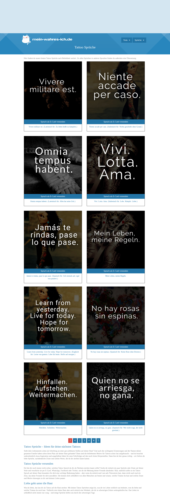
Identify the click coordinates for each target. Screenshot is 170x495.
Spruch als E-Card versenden (53, 122)
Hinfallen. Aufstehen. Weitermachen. (53, 428)
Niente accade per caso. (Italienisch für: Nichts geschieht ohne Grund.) (115, 127)
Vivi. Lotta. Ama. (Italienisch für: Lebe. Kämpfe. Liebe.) (115, 201)
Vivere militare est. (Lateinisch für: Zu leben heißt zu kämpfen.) (53, 127)
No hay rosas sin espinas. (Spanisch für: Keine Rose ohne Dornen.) (116, 352)
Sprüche (138, 40)
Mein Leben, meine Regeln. (115, 276)
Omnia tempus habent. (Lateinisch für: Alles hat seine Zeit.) (52, 201)
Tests (125, 40)
